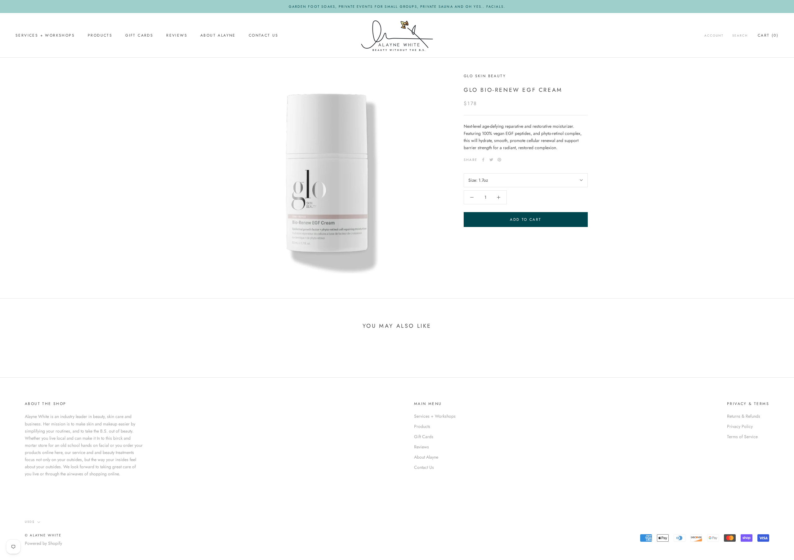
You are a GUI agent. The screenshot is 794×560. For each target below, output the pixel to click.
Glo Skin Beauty (485, 76)
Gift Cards (139, 35)
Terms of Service (742, 436)
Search (740, 35)
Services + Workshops (45, 35)
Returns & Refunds (743, 416)
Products (100, 35)
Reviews (176, 35)
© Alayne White (43, 535)
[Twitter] (491, 160)
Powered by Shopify (43, 543)
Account (714, 35)
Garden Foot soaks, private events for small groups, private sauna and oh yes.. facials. (397, 6)
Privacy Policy (740, 426)
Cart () (768, 35)
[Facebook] (483, 160)
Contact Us (264, 35)
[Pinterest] (499, 160)
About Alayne (218, 35)
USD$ (30, 521)
